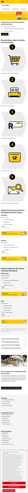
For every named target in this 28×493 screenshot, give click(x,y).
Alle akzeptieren (14, 483)
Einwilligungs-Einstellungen (9, 490)
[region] (14, 471)
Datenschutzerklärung (11, 480)
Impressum (18, 480)
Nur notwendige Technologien (14, 486)
